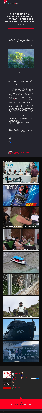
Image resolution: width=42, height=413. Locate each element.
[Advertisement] (21, 6)
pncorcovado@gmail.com (15, 72)
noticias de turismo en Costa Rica (14, 152)
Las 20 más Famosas (25, 377)
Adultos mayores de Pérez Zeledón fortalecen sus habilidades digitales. (16, 388)
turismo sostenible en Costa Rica (14, 153)
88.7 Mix (25, 374)
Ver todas (13, 391)
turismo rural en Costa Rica (24, 152)
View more (21, 173)
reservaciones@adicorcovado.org (15, 99)
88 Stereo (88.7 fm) (19, 404)
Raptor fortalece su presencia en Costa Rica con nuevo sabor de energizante (16, 378)
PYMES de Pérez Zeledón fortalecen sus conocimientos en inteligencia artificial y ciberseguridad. (16, 383)
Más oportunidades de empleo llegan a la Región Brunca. (17, 374)
